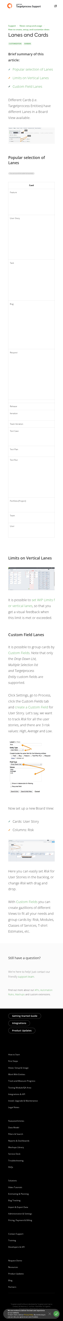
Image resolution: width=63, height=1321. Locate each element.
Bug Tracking (14, 1200)
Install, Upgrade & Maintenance (23, 1100)
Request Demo (15, 1260)
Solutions (12, 1180)
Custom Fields (19, 653)
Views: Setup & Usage (18, 1067)
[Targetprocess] (24, 6)
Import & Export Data (18, 1207)
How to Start (14, 1054)
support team (26, 976)
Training (12, 1240)
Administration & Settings (20, 1213)
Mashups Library (16, 1147)
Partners (12, 1287)
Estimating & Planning (18, 1193)
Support (12, 25)
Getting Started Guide (24, 1015)
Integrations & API (16, 1094)
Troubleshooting (16, 1160)
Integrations (19, 1023)
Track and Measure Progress (21, 1080)
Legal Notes (13, 1107)
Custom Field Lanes (27, 86)
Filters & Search (15, 1134)
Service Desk (14, 1153)
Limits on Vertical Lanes (31, 78)
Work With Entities (16, 1074)
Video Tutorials (15, 1187)
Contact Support (15, 1233)
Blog (10, 1280)
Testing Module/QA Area (19, 1087)
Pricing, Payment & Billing (20, 1220)
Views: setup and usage (30, 25)
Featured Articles (16, 1120)
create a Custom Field (31, 707)
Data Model (13, 1127)
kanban (27, 44)
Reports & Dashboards (18, 1140)
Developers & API (16, 1247)
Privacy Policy (28, 1315)
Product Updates (22, 1030)
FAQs (10, 1167)
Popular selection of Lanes (33, 69)
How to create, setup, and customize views (28, 29)
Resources (13, 1267)
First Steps (13, 1061)
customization (15, 44)
